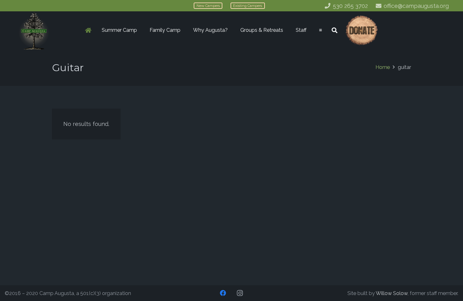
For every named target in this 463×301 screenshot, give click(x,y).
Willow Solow (392, 293)
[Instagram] (240, 293)
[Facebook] (223, 293)
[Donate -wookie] (361, 30)
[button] (140, 30)
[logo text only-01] (34, 30)
